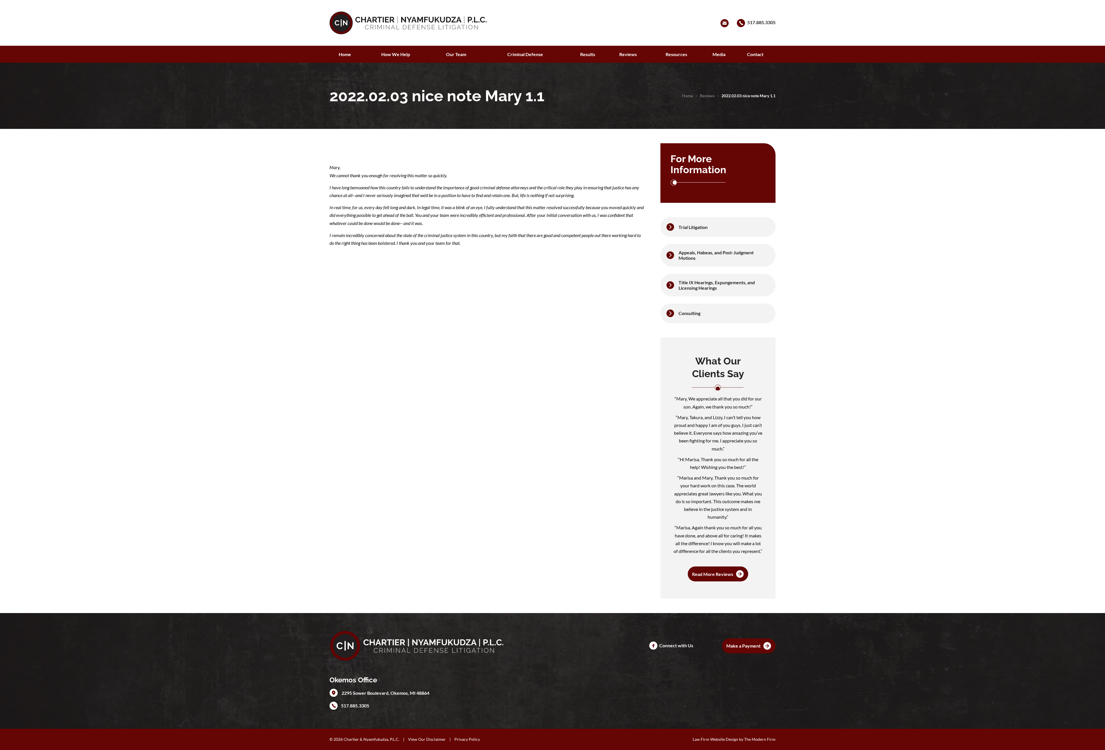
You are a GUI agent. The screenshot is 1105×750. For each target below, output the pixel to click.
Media (718, 54)
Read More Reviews (712, 574)
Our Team (456, 54)
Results (587, 54)
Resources (676, 54)
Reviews (628, 54)
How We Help (395, 54)
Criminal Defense (525, 54)
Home (345, 54)
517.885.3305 (761, 22)
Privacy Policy (467, 739)
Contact (755, 54)
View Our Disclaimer (427, 739)
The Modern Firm (760, 739)
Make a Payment (743, 645)
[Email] (725, 22)
